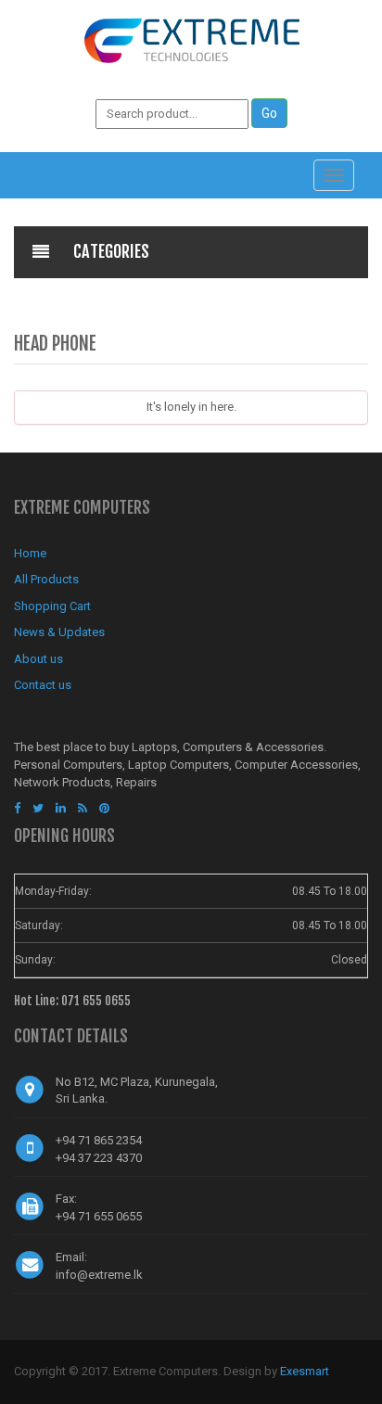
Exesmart (304, 1371)
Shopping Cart (52, 606)
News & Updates (59, 632)
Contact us (42, 685)
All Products (46, 579)
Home (30, 553)
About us (38, 659)
